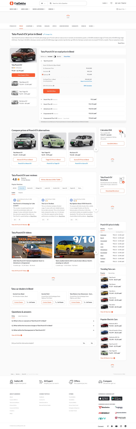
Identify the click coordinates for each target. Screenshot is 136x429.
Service (59, 56)
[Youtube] (116, 426)
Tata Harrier (112, 298)
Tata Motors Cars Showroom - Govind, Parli (82, 294)
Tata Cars (108, 312)
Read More (121, 43)
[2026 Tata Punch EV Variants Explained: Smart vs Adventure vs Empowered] (32, 247)
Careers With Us (14, 399)
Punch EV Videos (22, 270)
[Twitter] (112, 426)
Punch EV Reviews (22, 224)
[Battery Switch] (54, 56)
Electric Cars (109, 358)
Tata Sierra (112, 291)
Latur (101, 246)
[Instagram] (121, 426)
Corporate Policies (14, 408)
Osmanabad (103, 241)
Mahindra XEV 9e (114, 337)
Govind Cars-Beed (18, 294)
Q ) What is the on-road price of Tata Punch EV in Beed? (29, 321)
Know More (67, 56)
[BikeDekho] (104, 407)
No (92, 343)
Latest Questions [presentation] (23, 316)
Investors (12, 410)
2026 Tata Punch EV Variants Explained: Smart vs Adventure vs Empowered (28, 262)
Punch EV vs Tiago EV (53, 163)
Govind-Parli (45, 294)
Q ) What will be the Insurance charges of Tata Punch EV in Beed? (32, 325)
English (104, 3)
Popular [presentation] (110, 228)
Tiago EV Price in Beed (53, 159)
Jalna (101, 244)
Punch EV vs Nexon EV (24, 163)
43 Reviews (18, 68)
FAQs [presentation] (13, 316)
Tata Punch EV (113, 344)
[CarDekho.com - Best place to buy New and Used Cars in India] (18, 3)
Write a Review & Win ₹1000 (50, 179)
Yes (84, 343)
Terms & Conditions (14, 402)
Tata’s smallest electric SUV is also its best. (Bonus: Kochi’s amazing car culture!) (74, 262)
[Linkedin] (125, 426)
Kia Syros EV (74, 152)
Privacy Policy (13, 405)
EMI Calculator (88, 85)
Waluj (101, 255)
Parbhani (102, 258)
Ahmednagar (103, 249)
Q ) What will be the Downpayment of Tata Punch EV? (28, 330)
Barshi (102, 238)
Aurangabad (103, 252)
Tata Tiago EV (46, 152)
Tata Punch (112, 277)
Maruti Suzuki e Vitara (115, 330)
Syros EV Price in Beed (81, 159)
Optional (45, 74)
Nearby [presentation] (102, 228)
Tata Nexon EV (17, 152)
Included (50, 56)
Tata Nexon (112, 284)
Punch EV (13, 26)
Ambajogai (103, 235)
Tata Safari (112, 304)
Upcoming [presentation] (111, 273)
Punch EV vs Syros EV (81, 163)
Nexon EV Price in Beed (25, 159)
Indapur (102, 261)
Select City (121, 9)
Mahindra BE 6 (113, 323)
